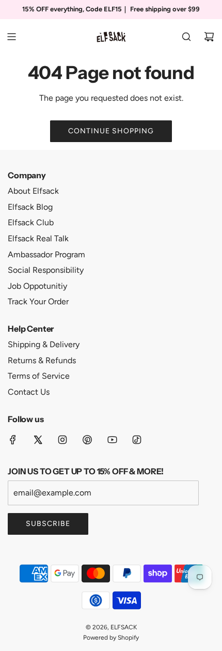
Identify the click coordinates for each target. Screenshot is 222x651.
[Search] (186, 36)
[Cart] (209, 36)
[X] (37, 439)
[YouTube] (112, 439)
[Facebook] (13, 439)
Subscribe (48, 523)
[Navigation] (11, 36)
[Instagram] (62, 439)
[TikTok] (136, 439)
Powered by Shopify (111, 637)
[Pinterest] (87, 439)
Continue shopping (111, 131)
